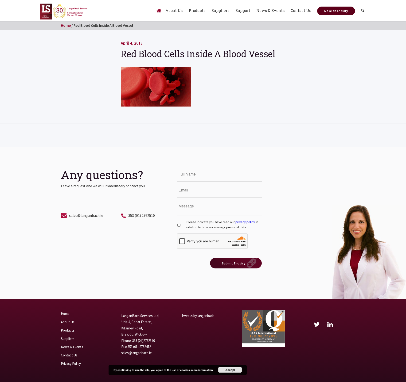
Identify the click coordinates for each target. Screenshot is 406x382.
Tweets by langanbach (197, 315)
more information (202, 370)
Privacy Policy (71, 363)
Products (67, 330)
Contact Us (69, 355)
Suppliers (67, 338)
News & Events (72, 347)
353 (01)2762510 (143, 340)
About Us (67, 322)
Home (66, 25)
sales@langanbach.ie (86, 215)
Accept (230, 370)
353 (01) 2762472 (139, 346)
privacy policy (245, 222)
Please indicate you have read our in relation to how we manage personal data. (222, 224)
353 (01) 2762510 (141, 215)
